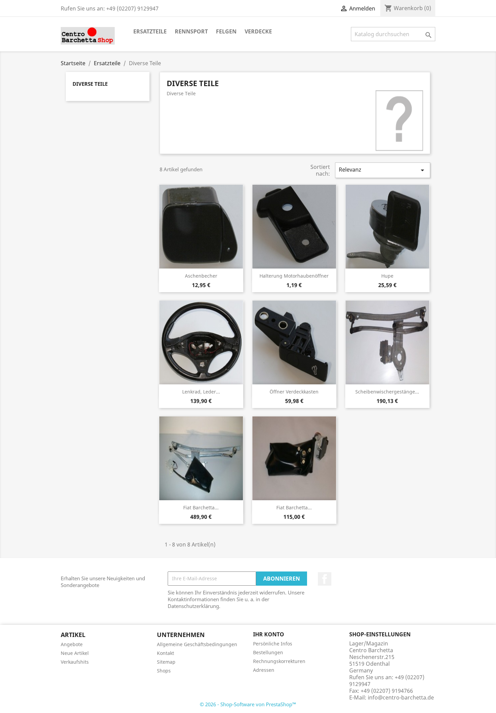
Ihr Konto (268, 634)
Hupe (387, 276)
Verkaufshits (75, 662)
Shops (164, 670)
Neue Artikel (75, 653)
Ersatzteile (150, 31)
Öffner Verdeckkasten (294, 391)
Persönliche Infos (272, 643)
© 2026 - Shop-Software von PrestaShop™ (248, 704)
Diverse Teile (90, 83)
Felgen (226, 31)
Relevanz (382, 170)
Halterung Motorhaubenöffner (294, 276)
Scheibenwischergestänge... (387, 391)
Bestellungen (268, 652)
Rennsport (191, 31)
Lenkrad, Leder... (201, 391)
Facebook (324, 579)
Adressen (263, 670)
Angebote (72, 644)
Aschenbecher (201, 276)
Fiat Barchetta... (201, 507)
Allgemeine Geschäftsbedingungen (197, 644)
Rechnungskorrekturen (279, 661)
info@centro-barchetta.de (401, 697)
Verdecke (258, 31)
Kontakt (165, 653)
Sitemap (166, 662)
